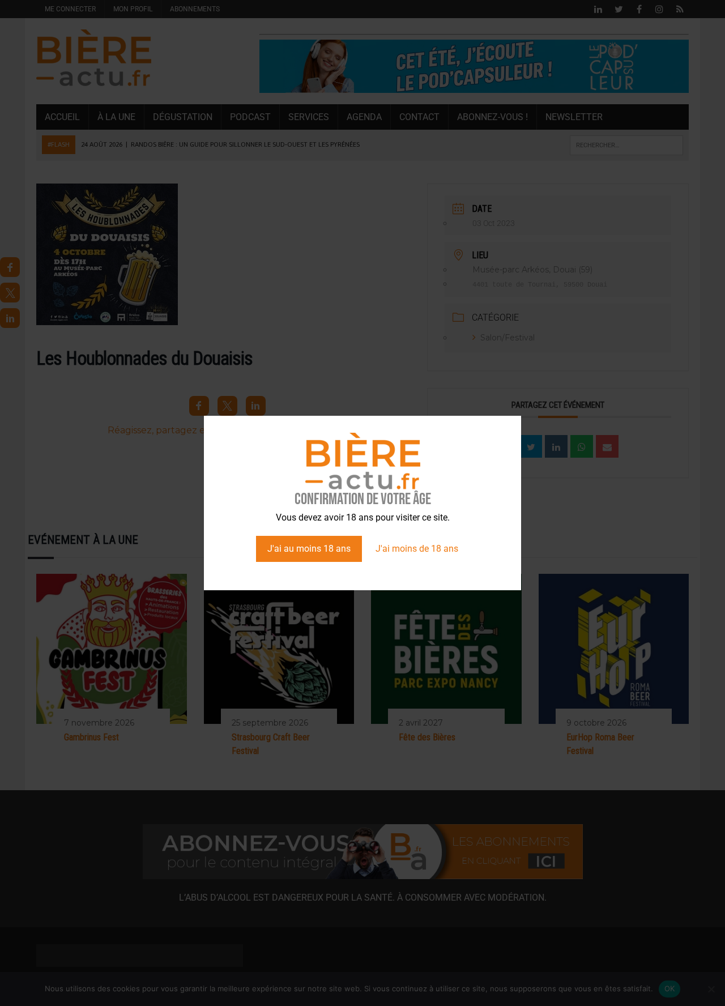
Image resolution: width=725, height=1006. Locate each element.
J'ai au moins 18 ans (309, 548)
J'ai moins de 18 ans (417, 548)
